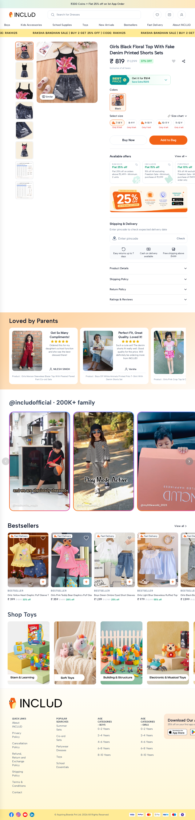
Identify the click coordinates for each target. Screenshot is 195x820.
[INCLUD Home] (22, 14)
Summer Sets (61, 727)
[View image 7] (24, 170)
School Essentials (62, 765)
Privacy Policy (16, 735)
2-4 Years (104, 735)
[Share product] (183, 61)
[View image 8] (24, 190)
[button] (140, 80)
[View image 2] (24, 71)
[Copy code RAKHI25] (136, 165)
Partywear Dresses (62, 748)
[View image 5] (24, 130)
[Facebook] (11, 814)
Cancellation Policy (19, 745)
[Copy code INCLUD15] (169, 165)
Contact (17, 792)
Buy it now (128, 140)
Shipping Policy (17, 773)
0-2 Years (104, 729)
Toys (59, 756)
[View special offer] (148, 199)
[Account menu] (181, 15)
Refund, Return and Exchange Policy (19, 759)
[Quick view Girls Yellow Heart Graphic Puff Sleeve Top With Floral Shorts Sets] (43, 582)
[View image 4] (24, 110)
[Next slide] (180, 356)
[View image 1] (24, 51)
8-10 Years (104, 755)
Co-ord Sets (60, 738)
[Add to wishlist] (173, 61)
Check (181, 238)
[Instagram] (18, 814)
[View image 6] (24, 150)
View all (179, 156)
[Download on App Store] (177, 732)
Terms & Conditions (19, 783)
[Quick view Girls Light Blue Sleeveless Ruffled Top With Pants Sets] (173, 582)
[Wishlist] (157, 15)
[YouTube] (25, 814)
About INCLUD (17, 724)
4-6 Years (104, 742)
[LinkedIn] (32, 814)
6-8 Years (104, 748)
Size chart (177, 116)
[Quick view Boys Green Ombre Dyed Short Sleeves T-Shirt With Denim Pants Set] (129, 582)
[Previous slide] (15, 356)
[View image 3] (24, 90)
